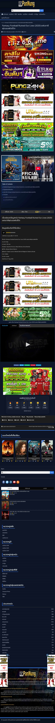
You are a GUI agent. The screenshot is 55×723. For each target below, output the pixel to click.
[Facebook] (3, 482)
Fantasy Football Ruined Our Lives (11, 416)
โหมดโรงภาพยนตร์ (25, 325)
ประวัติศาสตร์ (5, 634)
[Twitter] (7, 482)
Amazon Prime (6, 591)
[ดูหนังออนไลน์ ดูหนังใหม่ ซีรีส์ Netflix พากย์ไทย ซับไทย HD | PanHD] (26, 3)
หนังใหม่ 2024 (5, 550)
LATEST (45, 488)
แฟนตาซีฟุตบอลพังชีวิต (40, 416)
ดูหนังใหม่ (4, 530)
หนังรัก (3, 645)
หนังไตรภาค (5, 537)
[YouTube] (14, 482)
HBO (3, 596)
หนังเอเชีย (4, 566)
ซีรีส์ (16, 14)
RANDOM (10, 488)
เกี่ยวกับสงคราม (6, 655)
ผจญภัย (4, 611)
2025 (11, 211)
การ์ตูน (36, 14)
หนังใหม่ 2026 (5, 545)
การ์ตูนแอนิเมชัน (6, 614)
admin (24, 31)
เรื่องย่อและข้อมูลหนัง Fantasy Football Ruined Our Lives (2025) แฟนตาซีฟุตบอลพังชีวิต (21, 187)
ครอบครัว (4, 629)
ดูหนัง (24, 416)
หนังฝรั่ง (30, 14)
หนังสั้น (4, 660)
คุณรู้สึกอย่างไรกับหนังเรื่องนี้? (11, 197)
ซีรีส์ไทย (4, 581)
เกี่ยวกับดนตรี (5, 639)
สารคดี (3, 627)
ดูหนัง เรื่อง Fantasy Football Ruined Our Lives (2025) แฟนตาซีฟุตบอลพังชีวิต (19, 192)
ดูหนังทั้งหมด (5, 18)
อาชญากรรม (5, 621)
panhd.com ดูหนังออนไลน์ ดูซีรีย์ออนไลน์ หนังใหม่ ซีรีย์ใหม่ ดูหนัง (25, 719)
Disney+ (4, 594)
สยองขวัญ (4, 637)
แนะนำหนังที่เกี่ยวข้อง (9, 199)
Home (2, 22)
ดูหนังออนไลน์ (30, 416)
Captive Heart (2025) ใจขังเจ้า (9, 426)
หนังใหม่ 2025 (31, 420)
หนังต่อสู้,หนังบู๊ (5, 609)
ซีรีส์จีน (4, 578)
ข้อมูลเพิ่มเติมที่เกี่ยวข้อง (8, 189)
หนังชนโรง (42, 14)
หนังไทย (25, 14)
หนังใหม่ (11, 14)
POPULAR (27, 488)
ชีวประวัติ (4, 616)
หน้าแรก (5, 14)
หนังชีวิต (4, 624)
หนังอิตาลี (24, 420)
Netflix (20, 14)
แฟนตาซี (4, 632)
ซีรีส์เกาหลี (4, 573)
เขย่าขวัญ (4, 652)
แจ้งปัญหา (14, 325)
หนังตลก (11, 420)
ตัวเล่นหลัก (5, 194)
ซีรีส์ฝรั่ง (4, 576)
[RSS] (17, 482)
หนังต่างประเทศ (5, 657)
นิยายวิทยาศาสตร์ (6, 647)
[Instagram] (10, 482)
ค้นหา (42, 10)
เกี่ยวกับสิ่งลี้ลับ (5, 642)
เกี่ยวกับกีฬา (5, 650)
